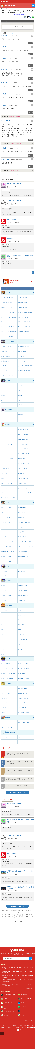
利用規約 (20, 1025)
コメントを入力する (17, 26)
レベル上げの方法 (5, 522)
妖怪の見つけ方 (21, 600)
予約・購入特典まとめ (6, 727)
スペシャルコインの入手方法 (24, 493)
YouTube (17, 1030)
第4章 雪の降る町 (22, 351)
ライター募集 (32, 1027)
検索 (30, 958)
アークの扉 (20, 610)
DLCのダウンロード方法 (7, 297)
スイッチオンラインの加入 (24, 712)
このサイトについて (6, 1025)
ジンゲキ (20, 385)
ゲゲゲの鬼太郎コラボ (23, 703)
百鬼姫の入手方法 (22, 458)
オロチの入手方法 (5, 449)
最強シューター (21, 512)
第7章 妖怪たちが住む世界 (7, 361)
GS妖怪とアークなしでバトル (8, 551)
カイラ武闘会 (4, 370)
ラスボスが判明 (21, 673)
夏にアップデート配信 (23, 663)
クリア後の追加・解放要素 (24, 370)
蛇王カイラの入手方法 (6, 483)
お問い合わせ (24, 1027)
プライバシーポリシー (28, 1025)
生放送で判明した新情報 (7, 668)
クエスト (3, 414)
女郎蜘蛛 (20, 395)
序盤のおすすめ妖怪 (22, 590)
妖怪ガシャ (20, 649)
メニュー (2, 1034)
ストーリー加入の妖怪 (23, 434)
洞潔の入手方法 (21, 473)
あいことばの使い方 (6, 517)
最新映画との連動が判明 (7, 678)
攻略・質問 (4, 742)
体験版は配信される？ (23, 707)
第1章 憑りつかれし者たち (7, 346)
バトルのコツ (4, 600)
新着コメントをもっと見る (17, 906)
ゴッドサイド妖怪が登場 (23, 698)
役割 (19, 644)
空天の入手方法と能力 (23, 307)
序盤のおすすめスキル (6, 590)
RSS (20, 1030)
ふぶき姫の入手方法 (6, 463)
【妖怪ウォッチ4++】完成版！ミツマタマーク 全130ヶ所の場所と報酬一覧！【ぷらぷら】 (19, 779)
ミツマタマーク (21, 414)
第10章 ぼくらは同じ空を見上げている (25, 366)
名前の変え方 (4, 536)
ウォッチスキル (5, 615)
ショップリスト (5, 576)
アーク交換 (4, 737)
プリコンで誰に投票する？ (7, 546)
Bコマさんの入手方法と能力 (24, 326)
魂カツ (19, 620)
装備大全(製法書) (22, 571)
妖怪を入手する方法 (6, 434)
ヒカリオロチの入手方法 (7, 453)
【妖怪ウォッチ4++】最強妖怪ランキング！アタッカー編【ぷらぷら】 (19, 762)
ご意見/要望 (14, 1025)
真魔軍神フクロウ (5, 395)
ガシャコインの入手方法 (7, 493)
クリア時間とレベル (6, 527)
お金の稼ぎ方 (21, 517)
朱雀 (2, 390)
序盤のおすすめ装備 (6, 595)
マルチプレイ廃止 (5, 693)
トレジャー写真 (5, 419)
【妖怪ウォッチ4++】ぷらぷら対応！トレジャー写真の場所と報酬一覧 (19, 754)
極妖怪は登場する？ (6, 698)
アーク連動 (4, 610)
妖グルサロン (4, 654)
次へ (18, 174)
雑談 (19, 737)
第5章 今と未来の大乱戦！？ (8, 356)
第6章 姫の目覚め (22, 356)
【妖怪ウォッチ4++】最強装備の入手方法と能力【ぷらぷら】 (19, 771)
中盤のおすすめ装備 (6, 556)
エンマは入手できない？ (7, 488)
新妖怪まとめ (4, 688)
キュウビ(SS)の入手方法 (23, 453)
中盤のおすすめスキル (23, 556)
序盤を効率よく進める (23, 585)
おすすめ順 (10, 33)
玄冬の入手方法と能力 (23, 302)
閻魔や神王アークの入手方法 (8, 497)
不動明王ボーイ (5, 478)
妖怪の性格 (4, 649)
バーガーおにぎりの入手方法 (24, 541)
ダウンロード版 (5, 722)
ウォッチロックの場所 (6, 561)
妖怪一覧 (3, 429)
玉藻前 (3, 400)
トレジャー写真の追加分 (7, 336)
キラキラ (3, 620)
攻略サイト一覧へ (29, 1020)
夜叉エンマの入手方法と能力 (24, 322)
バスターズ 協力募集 (23, 742)
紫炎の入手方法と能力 (23, 317)
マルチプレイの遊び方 (23, 297)
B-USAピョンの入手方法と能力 (8, 331)
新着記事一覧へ (29, 988)
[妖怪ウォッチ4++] (4, 2)
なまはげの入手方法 (22, 468)
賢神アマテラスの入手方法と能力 (25, 312)
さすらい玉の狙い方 (6, 532)
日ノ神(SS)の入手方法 (23, 478)
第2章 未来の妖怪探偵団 (23, 346)
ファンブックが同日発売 (23, 668)
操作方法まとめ (5, 585)
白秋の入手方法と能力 (6, 307)
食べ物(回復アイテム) (6, 571)
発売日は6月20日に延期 (23, 722)
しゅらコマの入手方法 (6, 444)
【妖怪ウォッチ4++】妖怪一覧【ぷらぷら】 (17, 785)
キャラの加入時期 (22, 532)
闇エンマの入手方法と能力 (7, 322)
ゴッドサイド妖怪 (22, 483)
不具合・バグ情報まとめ (7, 663)
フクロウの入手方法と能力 (7, 312)
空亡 (2, 405)
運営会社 (10, 1027)
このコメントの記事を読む (18, 14)
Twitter (15, 1030)
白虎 (19, 400)
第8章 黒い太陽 (21, 361)
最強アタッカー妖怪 (6, 507)
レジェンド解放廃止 (22, 693)
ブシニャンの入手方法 (23, 439)
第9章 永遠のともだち (6, 366)
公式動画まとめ (5, 707)
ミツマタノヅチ (5, 385)
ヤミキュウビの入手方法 (7, 458)
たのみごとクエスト (22, 634)
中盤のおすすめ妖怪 (22, 551)
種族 (2, 629)
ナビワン (3, 639)
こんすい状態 (21, 624)
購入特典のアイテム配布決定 (8, 673)
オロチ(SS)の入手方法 (23, 449)
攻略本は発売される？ (6, 712)
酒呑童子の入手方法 (6, 473)
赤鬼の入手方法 (5, 468)
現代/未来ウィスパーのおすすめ (25, 546)
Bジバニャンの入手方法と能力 (8, 326)
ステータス (4, 634)
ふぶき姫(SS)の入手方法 (23, 463)
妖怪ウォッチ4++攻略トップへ (14, 281)
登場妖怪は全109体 (22, 688)
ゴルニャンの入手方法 (23, 444)
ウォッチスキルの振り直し (24, 522)
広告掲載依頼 (16, 1027)
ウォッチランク (21, 615)
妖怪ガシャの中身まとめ (23, 488)
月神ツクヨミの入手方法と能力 (8, 317)
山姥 (19, 390)
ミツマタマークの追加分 (23, 331)
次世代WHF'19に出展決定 (24, 678)
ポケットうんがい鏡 (22, 639)
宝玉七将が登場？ (5, 703)
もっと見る (17, 272)
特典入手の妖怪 (5, 439)
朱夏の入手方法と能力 (6, 302)
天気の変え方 (21, 527)
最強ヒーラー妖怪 (22, 507)
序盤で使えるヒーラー (23, 595)
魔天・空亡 (20, 405)
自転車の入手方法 (22, 536)
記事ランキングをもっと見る (17, 792)
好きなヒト (20, 629)
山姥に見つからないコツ (7, 541)
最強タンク (4, 512)
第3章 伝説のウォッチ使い (7, 351)
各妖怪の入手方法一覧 (23, 429)
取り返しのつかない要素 (7, 375)
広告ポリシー (3, 1027)
